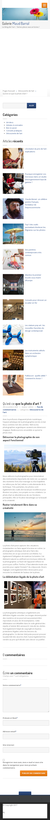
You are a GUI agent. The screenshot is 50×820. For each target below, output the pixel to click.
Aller (31, 105)
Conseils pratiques (14, 130)
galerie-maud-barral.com (29, 805)
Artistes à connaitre (14, 125)
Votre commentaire (12, 685)
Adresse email (9, 731)
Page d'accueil (9, 91)
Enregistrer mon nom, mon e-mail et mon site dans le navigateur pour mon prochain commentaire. (23, 765)
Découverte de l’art (26, 91)
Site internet (8, 745)
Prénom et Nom (10, 718)
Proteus (9, 812)
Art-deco (9, 122)
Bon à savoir (11, 128)
